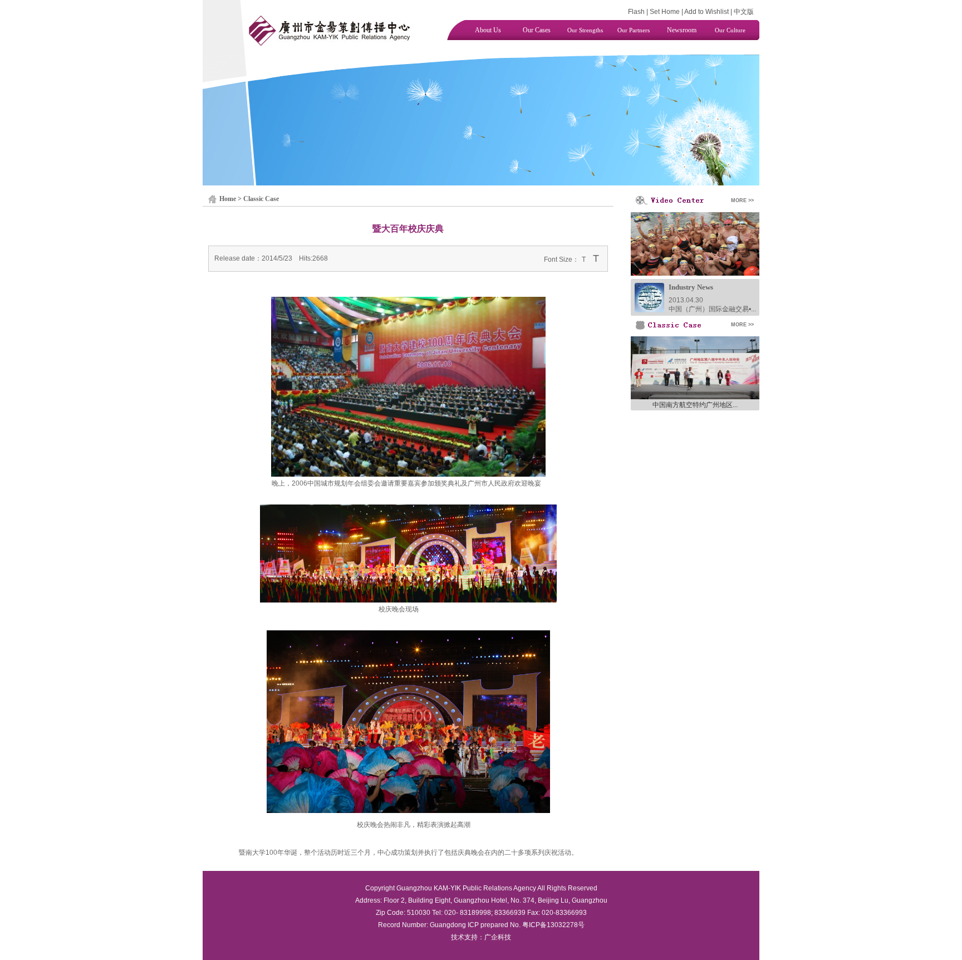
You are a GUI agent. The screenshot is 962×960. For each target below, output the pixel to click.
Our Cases (537, 30)
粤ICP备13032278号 (553, 925)
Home (227, 199)
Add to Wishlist (706, 12)
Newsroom (681, 30)
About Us (488, 30)
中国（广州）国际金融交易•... (712, 309)
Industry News (691, 287)
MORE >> (742, 200)
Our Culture (730, 30)
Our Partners (633, 30)
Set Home (665, 12)
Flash (636, 12)
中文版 (744, 12)
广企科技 (497, 937)
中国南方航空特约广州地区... (695, 405)
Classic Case (261, 199)
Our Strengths (585, 30)
